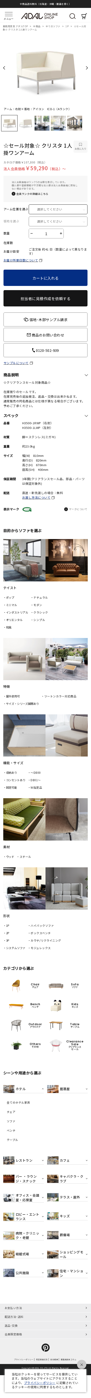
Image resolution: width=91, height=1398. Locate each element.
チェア (11, 1112)
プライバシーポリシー (23, 1359)
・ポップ (8, 597)
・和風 (7, 627)
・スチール (24, 856)
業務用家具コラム (68, 1359)
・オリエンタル (13, 620)
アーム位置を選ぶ (16, 209)
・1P (6, 925)
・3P (6, 940)
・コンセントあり (14, 780)
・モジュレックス (39, 948)
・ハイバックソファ (41, 925)
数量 (7, 233)
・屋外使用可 (11, 696)
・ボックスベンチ (39, 933)
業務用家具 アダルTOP (15, 26)
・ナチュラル (39, 597)
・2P (6, 933)
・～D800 (34, 772)
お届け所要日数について (21, 260)
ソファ (11, 1121)
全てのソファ (53, 26)
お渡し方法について (36, 497)
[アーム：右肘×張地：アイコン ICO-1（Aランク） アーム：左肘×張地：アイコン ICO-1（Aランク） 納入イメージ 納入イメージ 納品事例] (45, 69)
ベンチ (11, 1130)
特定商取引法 (42, 1359)
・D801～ (34, 780)
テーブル (12, 1140)
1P (67, 26)
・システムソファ (14, 948)
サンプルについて (16, 363)
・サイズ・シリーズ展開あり (21, 704)
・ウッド (8, 856)
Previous (4, 68)
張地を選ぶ (11, 221)
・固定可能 (10, 787)
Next (87, 68)
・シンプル (38, 620)
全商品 (37, 26)
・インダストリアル (15, 612)
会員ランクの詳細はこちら (32, 194)
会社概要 (54, 1359)
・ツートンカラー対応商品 (58, 696)
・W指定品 (35, 787)
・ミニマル (10, 605)
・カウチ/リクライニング (44, 940)
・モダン (36, 605)
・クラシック (39, 612)
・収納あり (10, 772)
